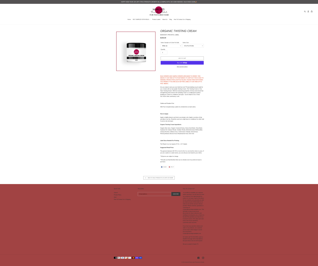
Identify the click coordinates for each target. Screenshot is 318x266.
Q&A (115, 197)
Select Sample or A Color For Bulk (170, 42)
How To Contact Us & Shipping (122, 199)
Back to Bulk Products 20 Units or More (160, 178)
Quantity (163, 49)
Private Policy (117, 195)
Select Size (186, 42)
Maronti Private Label (190, 262)
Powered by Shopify (199, 262)
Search (116, 192)
